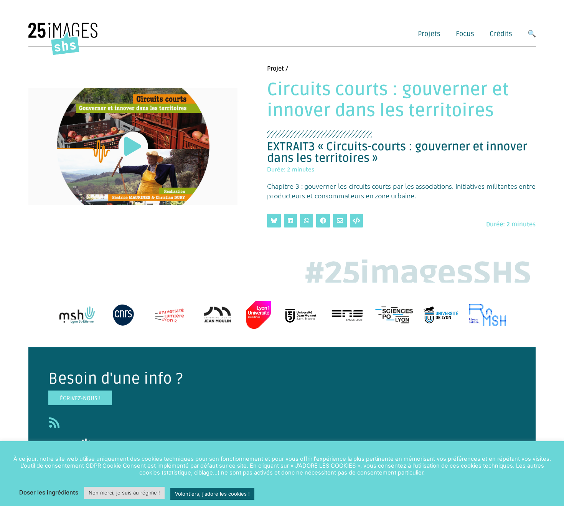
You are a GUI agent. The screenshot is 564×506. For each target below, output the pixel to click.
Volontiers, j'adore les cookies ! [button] (212, 494)
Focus (465, 34)
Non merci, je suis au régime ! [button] (124, 493)
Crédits (501, 34)
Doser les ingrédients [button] (48, 492)
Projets (429, 34)
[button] (132, 146)
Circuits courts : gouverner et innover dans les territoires (388, 100)
